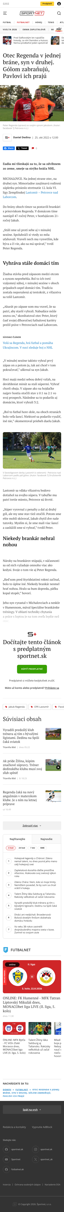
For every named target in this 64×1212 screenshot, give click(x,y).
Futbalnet (21, 1089)
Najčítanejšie (17, 839)
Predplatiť (47, 3)
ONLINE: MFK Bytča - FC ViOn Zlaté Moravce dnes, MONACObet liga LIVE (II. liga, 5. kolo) (14, 1046)
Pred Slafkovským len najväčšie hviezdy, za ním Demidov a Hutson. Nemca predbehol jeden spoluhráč (31, 40)
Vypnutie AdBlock (42, 1127)
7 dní (32, 848)
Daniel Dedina (22, 137)
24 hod (22, 848)
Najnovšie (46, 839)
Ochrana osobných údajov (28, 1184)
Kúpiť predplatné (32, 669)
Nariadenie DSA (52, 1184)
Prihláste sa (52, 688)
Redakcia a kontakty (14, 1127)
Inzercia (6, 1184)
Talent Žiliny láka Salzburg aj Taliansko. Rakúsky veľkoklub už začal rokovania (39, 1046)
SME (42, 848)
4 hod (10, 848)
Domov (7, 1089)
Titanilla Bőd (9, 747)
